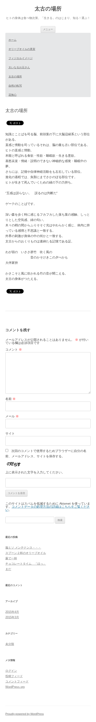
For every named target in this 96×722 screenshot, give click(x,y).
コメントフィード (17, 681)
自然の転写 (15, 85)
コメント (13, 349)
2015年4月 (12, 612)
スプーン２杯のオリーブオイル (25, 553)
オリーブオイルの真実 (21, 49)
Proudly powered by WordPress (24, 714)
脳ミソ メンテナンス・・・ (23, 547)
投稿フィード (14, 676)
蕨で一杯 (11, 558)
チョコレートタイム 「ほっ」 (25, 563)
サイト (10, 433)
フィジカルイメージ (20, 58)
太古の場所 (48, 9)
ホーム (12, 40)
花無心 (12, 94)
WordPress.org (15, 687)
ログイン (11, 670)
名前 (10, 399)
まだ (8, 569)
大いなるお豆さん (19, 67)
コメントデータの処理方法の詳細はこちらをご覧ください (47, 508)
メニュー (48, 29)
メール (12, 416)
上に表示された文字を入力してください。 (35, 472)
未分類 (9, 644)
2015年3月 (12, 617)
